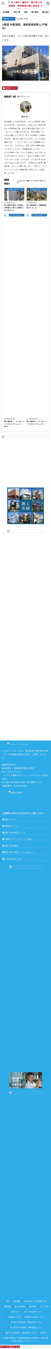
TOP (8, 1301)
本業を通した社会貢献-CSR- (35, 1301)
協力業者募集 (20, 1307)
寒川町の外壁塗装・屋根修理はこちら (26, 1322)
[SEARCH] (48, 3)
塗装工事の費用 (11, 846)
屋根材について (11, 826)
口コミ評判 (44, 1307)
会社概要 (6, 12)
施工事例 (35, 12)
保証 (26, 12)
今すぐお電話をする (10, 1347)
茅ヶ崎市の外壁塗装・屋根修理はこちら (26, 1328)
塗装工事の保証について (15, 833)
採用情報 (7, 1307)
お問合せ (43, 1333)
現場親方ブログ (9, 19)
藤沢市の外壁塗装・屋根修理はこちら (21, 1333)
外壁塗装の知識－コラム (34, 1317)
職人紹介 (45, 12)
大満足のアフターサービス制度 (18, 839)
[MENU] (3, 3)
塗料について (10, 819)
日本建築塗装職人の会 (18, 754)
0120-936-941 (20, 786)
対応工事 (16, 12)
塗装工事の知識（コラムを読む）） (20, 852)
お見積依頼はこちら (13, 859)
